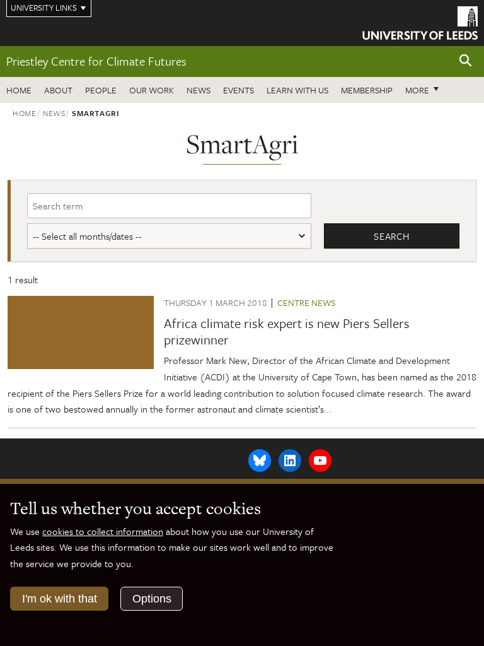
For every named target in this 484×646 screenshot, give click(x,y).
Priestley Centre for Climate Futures (96, 60)
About (58, 90)
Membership (367, 90)
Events (238, 90)
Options (151, 598)
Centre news (306, 302)
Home (19, 90)
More (425, 90)
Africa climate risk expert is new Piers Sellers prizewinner (287, 331)
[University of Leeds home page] (420, 22)
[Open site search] (465, 61)
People (101, 90)
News (198, 90)
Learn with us (297, 90)
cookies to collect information (102, 531)
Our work (151, 90)
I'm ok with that (59, 598)
